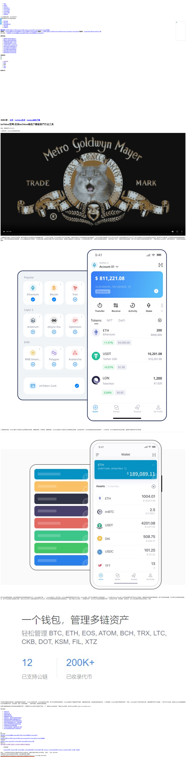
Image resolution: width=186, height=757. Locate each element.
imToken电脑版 (46, 30)
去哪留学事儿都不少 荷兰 (10, 41)
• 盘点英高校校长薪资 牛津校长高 (12, 728)
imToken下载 (14, 749)
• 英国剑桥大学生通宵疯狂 (10, 725)
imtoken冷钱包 (33, 31)
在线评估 (5, 14)
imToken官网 (6, 749)
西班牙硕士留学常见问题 (9, 51)
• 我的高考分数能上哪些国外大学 (11, 719)
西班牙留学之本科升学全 (9, 52)
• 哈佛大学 (6, 711)
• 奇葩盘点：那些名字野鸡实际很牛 (12, 717)
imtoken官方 (6, 8)
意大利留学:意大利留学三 (10, 48)
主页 (11, 120)
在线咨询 (5, 61)
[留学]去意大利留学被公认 (10, 46)
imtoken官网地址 (17, 31)
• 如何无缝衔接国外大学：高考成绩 (12, 722)
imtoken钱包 (6, 11)
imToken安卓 (6, 9)
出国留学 (5, 27)
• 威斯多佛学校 (7, 714)
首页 (4, 3)
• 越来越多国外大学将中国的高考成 (12, 720)
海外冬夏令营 (6, 24)
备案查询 (27, 744)
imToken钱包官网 (29, 749)
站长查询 (17, 744)
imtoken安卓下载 (88, 31)
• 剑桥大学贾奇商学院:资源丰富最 (12, 724)
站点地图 (8, 744)
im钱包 (5, 5)
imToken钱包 (21, 749)
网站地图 (3, 744)
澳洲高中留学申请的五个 (9, 38)
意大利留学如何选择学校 (9, 49)
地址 (4, 66)
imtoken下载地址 (26, 31)
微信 (4, 63)
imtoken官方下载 (97, 31)
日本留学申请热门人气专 (9, 43)
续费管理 (22, 744)
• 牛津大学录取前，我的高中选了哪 (12, 727)
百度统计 (12, 744)
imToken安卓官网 (53, 749)
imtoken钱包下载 (23, 33)
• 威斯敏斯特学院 (7, 716)
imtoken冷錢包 (9, 31)
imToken (5, 6)
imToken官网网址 (32, 33)
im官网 (7, 30)
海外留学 (3, 735)
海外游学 (5, 25)
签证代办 (5, 22)
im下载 (15, 30)
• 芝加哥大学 (6, 713)
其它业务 (5, 21)
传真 (4, 67)
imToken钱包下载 (39, 749)
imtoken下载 (6, 12)
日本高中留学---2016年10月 (10, 44)
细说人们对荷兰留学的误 (9, 40)
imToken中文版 (20, 30)
